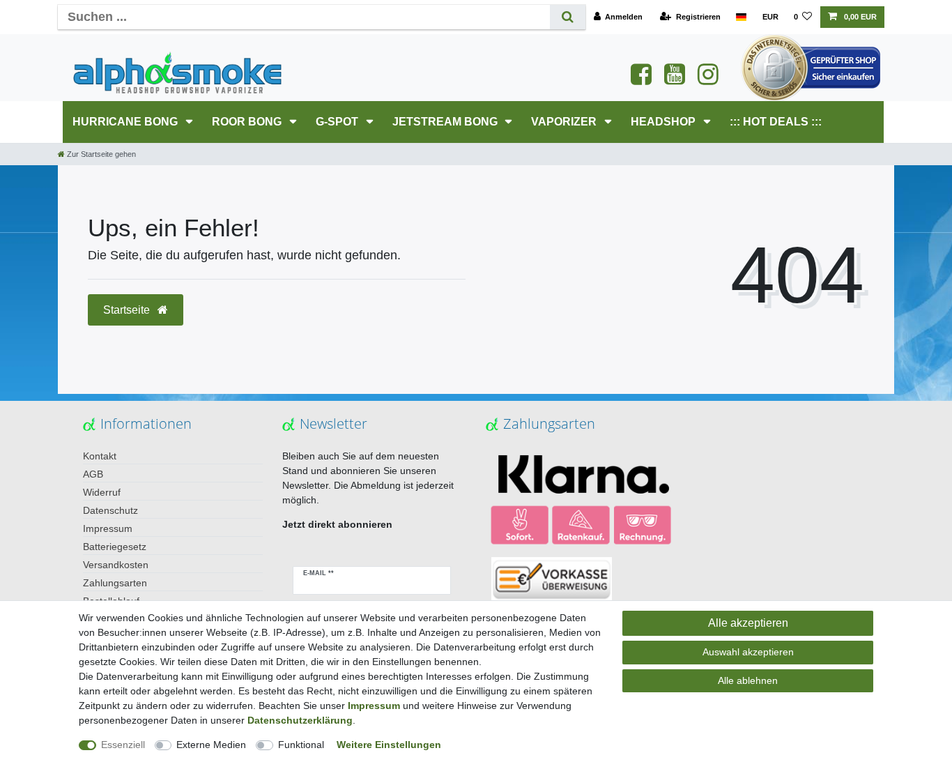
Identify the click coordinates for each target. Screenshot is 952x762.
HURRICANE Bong (126, 122)
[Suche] (567, 17)
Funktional (301, 744)
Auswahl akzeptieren (748, 651)
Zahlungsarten (115, 582)
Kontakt (99, 456)
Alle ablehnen (748, 680)
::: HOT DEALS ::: (776, 122)
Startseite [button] (128, 310)
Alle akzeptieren (748, 623)
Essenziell (123, 744)
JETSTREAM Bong (446, 122)
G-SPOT (338, 122)
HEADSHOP (664, 122)
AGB (93, 474)
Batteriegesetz (114, 546)
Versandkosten (115, 564)
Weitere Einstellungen (389, 744)
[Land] (741, 17)
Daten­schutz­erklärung (300, 720)
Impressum (107, 528)
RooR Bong (248, 122)
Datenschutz (110, 510)
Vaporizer (565, 122)
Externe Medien (211, 744)
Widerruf (102, 492)
